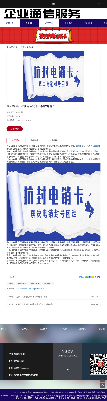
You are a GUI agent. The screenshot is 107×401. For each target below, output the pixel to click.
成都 (83, 396)
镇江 (17, 398)
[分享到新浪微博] (83, 277)
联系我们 (102, 329)
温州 (60, 398)
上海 (24, 396)
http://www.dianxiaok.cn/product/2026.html (32, 289)
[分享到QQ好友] (89, 277)
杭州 (12, 396)
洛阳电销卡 (31, 47)
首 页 (22, 47)
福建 (104, 396)
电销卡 (10, 283)
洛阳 (75, 396)
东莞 (45, 396)
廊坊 (26, 398)
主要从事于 (73, 392)
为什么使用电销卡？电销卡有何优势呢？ (32, 297)
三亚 (77, 398)
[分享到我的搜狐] (92, 277)
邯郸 (36, 398)
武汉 (20, 396)
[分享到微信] (86, 277)
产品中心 (49, 23)
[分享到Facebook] (98, 277)
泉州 (94, 398)
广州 (37, 396)
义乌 (56, 398)
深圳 (41, 396)
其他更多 (83, 329)
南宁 (95, 396)
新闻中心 (68, 23)
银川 (100, 396)
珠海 (21, 398)
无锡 (104, 398)
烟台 (66, 396)
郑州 (62, 396)
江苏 (16, 396)
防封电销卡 (48, 283)
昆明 (52, 398)
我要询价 (14, 129)
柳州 (85, 398)
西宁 (91, 396)
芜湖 (73, 398)
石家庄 (31, 398)
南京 (89, 398)
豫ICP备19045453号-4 (60, 392)
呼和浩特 (46, 398)
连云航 (99, 398)
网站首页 (9, 23)
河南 (58, 396)
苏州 (50, 396)
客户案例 (88, 23)
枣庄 (69, 398)
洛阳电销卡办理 (94, 392)
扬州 (70, 396)
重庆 (79, 396)
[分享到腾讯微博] (95, 277)
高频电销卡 (22, 283)
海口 (81, 398)
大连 (64, 398)
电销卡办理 (35, 283)
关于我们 (29, 23)
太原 (40, 398)
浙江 (33, 396)
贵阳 (87, 396)
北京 (29, 396)
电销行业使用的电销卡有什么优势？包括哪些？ (35, 304)
